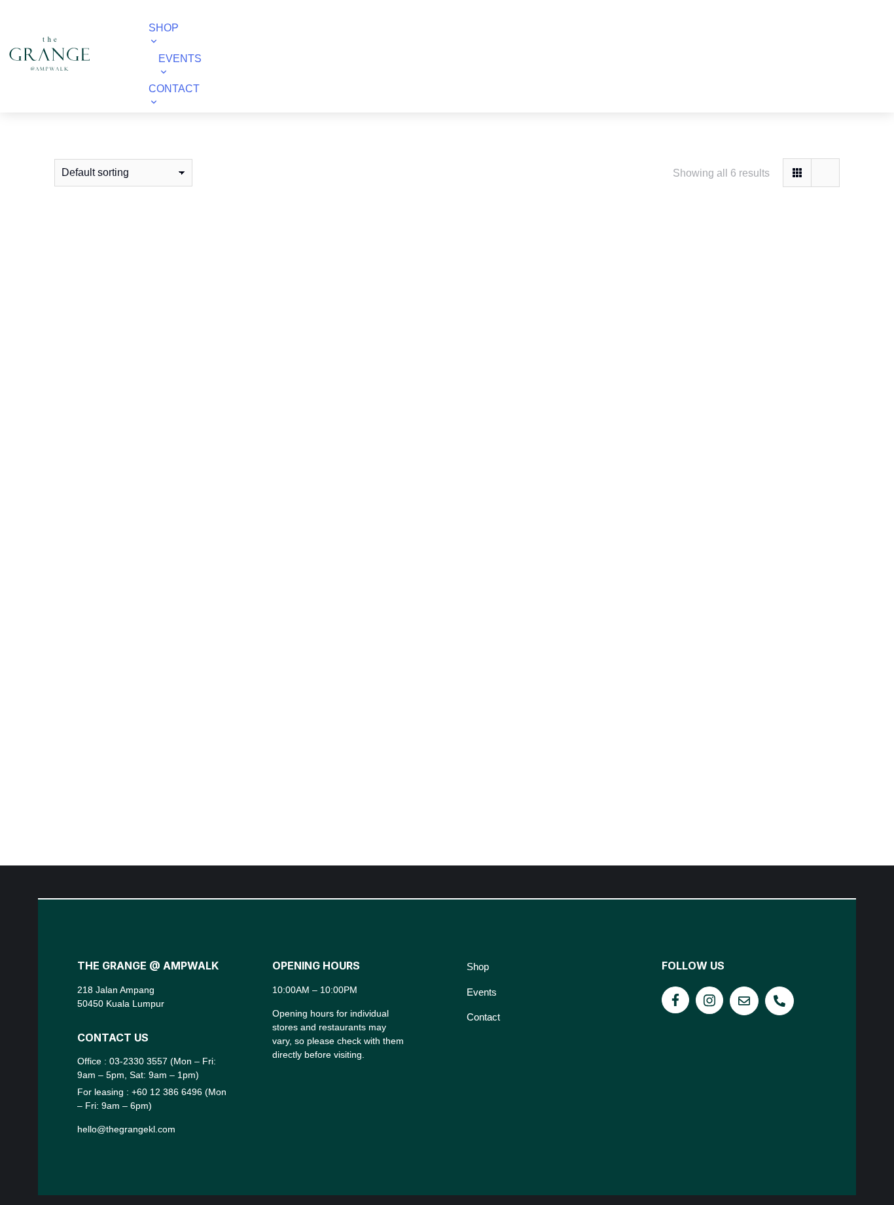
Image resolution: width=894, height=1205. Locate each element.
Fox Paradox (447, 471)
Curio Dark (177, 471)
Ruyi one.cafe (717, 789)
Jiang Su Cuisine (717, 471)
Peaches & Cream (447, 789)
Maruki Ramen (177, 789)
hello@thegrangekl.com (126, 1129)
